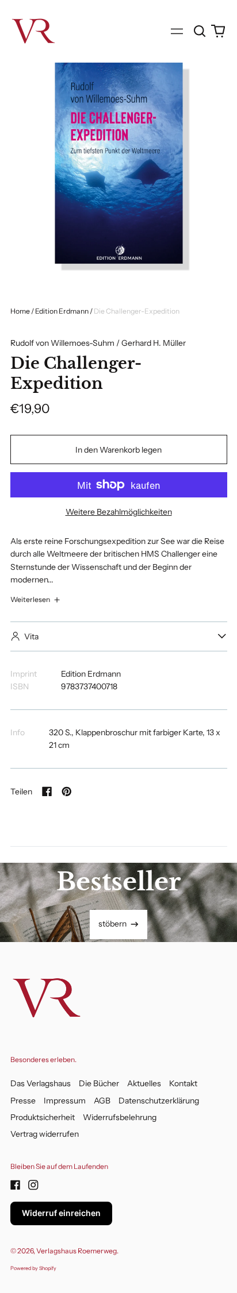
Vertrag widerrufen (44, 1134)
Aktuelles (144, 1083)
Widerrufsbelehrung (119, 1117)
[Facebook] (15, 1185)
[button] (200, 31)
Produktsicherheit (42, 1117)
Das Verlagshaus (40, 1083)
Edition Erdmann (62, 311)
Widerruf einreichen (61, 1213)
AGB (102, 1100)
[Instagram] (33, 1185)
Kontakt (183, 1083)
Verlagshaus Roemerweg (76, 1250)
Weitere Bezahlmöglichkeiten (119, 512)
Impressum (65, 1100)
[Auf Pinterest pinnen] (67, 791)
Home (20, 311)
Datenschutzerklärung (158, 1100)
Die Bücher (99, 1083)
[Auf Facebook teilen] (47, 791)
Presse (23, 1100)
